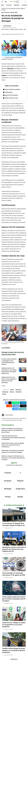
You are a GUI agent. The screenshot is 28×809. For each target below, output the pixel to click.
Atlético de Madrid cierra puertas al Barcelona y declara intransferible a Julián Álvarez (12, 430)
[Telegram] (20, 479)
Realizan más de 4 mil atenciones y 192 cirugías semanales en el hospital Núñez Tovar (9, 370)
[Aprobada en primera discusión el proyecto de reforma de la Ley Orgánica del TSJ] (14, 538)
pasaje (16, 29)
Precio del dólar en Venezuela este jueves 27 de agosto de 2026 (13, 574)
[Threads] (8, 495)
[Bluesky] (20, 495)
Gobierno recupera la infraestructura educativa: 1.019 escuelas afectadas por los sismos (13, 457)
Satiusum (20, 29)
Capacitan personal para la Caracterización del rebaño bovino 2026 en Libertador (13, 437)
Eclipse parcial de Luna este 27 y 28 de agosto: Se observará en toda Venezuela (9, 379)
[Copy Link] (24, 37)
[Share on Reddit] (16, 37)
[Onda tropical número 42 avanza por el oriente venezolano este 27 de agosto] (14, 588)
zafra (25, 29)
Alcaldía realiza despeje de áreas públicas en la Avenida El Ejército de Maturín (13, 650)
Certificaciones (9, 92)
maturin (7, 29)
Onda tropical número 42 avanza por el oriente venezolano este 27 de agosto (14, 599)
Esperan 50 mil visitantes (11, 95)
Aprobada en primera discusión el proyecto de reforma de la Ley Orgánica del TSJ (14, 549)
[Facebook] (8, 471)
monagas (12, 29)
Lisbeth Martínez (7, 25)
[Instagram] (8, 479)
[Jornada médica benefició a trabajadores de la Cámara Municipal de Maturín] (22, 360)
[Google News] (20, 487)
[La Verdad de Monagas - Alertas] (14, 1)
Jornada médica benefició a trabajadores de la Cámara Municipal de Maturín (9, 361)
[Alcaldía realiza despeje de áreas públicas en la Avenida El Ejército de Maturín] (14, 639)
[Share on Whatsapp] (10, 37)
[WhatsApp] (8, 487)
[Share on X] (7, 37)
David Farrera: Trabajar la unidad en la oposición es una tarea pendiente (13, 625)
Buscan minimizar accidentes (12, 89)
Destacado (6, 12)
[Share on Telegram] (19, 37)
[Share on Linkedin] (13, 37)
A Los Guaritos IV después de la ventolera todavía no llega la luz (13, 524)
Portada (3, 8)
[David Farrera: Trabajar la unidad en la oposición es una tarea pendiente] (14, 614)
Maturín (15, 12)
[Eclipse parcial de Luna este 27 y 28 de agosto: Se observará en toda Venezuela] (22, 378)
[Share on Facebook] (4, 37)
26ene (3, 29)
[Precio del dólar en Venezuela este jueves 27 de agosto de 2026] (14, 564)
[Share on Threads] (22, 37)
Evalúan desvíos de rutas (11, 98)
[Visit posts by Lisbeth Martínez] (3, 415)
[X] (20, 471)
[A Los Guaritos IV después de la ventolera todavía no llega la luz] (14, 514)
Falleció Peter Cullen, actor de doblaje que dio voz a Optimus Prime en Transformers (13, 444)
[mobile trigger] (3, 2)
